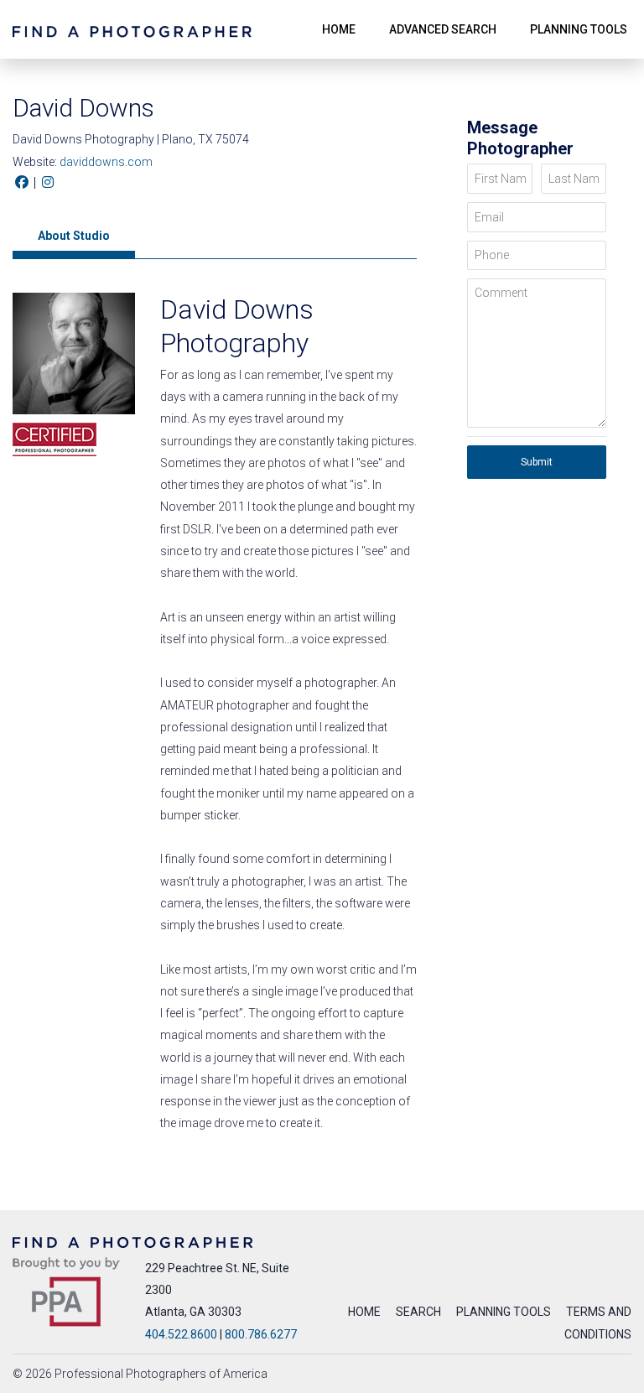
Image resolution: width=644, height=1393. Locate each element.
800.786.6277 (261, 1334)
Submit (537, 462)
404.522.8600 (181, 1334)
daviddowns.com (106, 162)
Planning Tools (503, 1311)
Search (418, 1311)
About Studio (74, 235)
